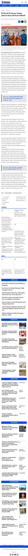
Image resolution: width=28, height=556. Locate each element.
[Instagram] (17, 554)
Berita (10, 5)
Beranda (4, 5)
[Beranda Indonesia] (6, 3)
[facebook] (19, 22)
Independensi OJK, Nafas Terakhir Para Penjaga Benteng (21, 198)
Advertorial (23, 5)
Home (2, 10)
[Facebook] (10, 554)
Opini (16, 5)
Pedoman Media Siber (18, 545)
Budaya (7, 19)
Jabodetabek (12, 19)
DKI (2, 193)
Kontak (10, 545)
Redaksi (11, 546)
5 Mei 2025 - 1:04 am (21, 19)
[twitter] (22, 21)
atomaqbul (7, 24)
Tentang (16, 546)
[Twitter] (13, 554)
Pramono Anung (17, 193)
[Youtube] (15, 554)
